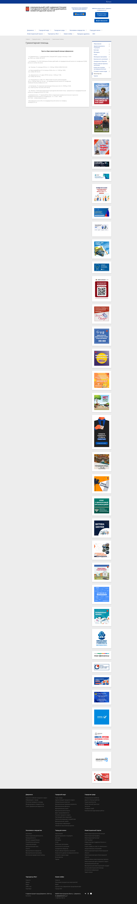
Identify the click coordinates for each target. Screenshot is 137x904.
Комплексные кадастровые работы (94, 810)
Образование (97, 44)
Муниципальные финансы (62, 806)
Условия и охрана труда (100, 71)
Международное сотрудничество (35, 804)
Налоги (28, 848)
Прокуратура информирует (62, 823)
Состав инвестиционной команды (94, 868)
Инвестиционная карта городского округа (96, 861)
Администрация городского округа (65, 800)
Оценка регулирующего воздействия (65, 819)
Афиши (28, 882)
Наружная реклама (31, 844)
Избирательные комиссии (62, 802)
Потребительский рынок (32, 842)
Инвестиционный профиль (92, 836)
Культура (96, 50)
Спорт (95, 54)
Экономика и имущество (77, 30)
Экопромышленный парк (92, 863)
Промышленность (31, 838)
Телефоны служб (89, 808)
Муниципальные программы (34, 853)
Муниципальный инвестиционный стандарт (97, 865)
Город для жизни (95, 30)
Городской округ (44, 30)
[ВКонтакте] (86, 894)
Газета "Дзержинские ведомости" (35, 806)
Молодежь (97, 52)
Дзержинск (30, 30)
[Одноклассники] (88, 894)
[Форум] (91, 894)
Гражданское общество (100, 61)
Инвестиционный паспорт (92, 838)
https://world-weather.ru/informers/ (80, 9)
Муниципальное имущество (33, 850)
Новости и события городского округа (36, 798)
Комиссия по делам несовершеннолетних (100, 68)
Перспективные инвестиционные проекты (96, 859)
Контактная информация (92, 870)
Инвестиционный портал (35, 34)
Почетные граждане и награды (34, 802)
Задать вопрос (89, 872)
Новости (28, 880)
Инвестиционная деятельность (34, 836)
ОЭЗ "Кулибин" (89, 840)
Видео (27, 884)
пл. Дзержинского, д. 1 (101, 10)
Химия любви (68, 34)
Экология (87, 806)
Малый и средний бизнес (33, 840)
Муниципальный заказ (32, 846)
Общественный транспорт (92, 804)
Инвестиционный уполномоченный (95, 833)
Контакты (28, 896)
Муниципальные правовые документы (66, 804)
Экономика (29, 833)
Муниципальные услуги (61, 808)
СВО (93, 34)
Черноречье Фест (53, 34)
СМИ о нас (28, 886)
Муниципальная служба (61, 821)
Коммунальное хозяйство (92, 798)
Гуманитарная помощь (58, 39)
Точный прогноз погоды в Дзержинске (80, 7)
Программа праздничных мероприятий (66, 882)
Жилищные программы (100, 57)
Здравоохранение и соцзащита (99, 46)
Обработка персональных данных (64, 825)
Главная (28, 39)
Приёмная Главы (102, 14)
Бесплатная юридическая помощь (35, 855)
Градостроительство (90, 802)
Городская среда (59, 30)
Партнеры (28, 888)
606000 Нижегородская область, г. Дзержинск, (101, 8)
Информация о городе (32, 800)
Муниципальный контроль (62, 810)
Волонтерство (46, 39)
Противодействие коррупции (63, 817)
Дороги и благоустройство (92, 800)
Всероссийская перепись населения (101, 64)
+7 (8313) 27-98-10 (60, 898)
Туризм (96, 76)
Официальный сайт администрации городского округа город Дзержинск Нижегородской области (48, 9)
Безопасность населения (101, 59)
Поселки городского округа (62, 815)
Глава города (59, 798)
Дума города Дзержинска (62, 813)
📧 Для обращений (101, 20)
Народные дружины (83, 34)
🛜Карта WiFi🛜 (79, 14)
